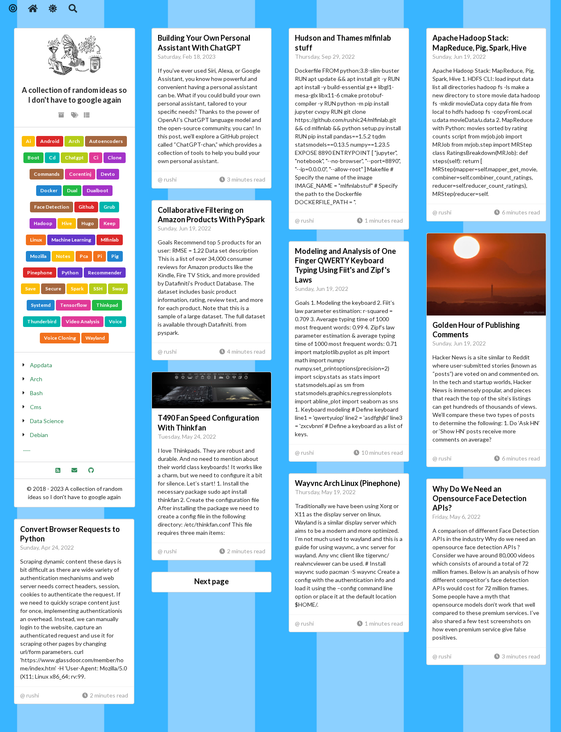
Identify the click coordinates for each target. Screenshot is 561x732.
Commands (47, 174)
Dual (72, 190)
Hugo (87, 223)
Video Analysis (82, 321)
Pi (99, 256)
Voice (115, 321)
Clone (115, 157)
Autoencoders (106, 141)
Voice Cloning (60, 338)
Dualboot (97, 190)
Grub (109, 207)
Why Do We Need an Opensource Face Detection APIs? (479, 498)
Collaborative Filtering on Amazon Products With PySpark (211, 214)
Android (49, 141)
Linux (36, 240)
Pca (84, 256)
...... (26, 448)
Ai (28, 141)
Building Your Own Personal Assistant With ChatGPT (204, 42)
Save (30, 288)
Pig (115, 256)
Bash (36, 392)
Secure (53, 288)
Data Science (47, 420)
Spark (77, 288)
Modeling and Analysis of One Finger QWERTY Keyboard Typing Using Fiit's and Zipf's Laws (345, 265)
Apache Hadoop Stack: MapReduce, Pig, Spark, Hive (479, 42)
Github (86, 207)
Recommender (105, 272)
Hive (67, 223)
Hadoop (43, 223)
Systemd (41, 305)
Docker (48, 190)
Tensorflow (73, 305)
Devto (108, 174)
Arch (74, 141)
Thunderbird (41, 321)
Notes (63, 256)
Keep (109, 223)
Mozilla (38, 256)
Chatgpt (74, 157)
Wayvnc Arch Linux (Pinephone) (347, 483)
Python (70, 272)
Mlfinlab (110, 240)
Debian (39, 434)
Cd (52, 157)
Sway (118, 288)
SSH (98, 288)
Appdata (41, 364)
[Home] (33, 8)
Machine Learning (71, 240)
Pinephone (39, 272)
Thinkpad (107, 305)
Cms (35, 406)
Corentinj (80, 174)
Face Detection (51, 207)
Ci (95, 157)
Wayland (95, 338)
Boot (33, 157)
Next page (211, 581)
